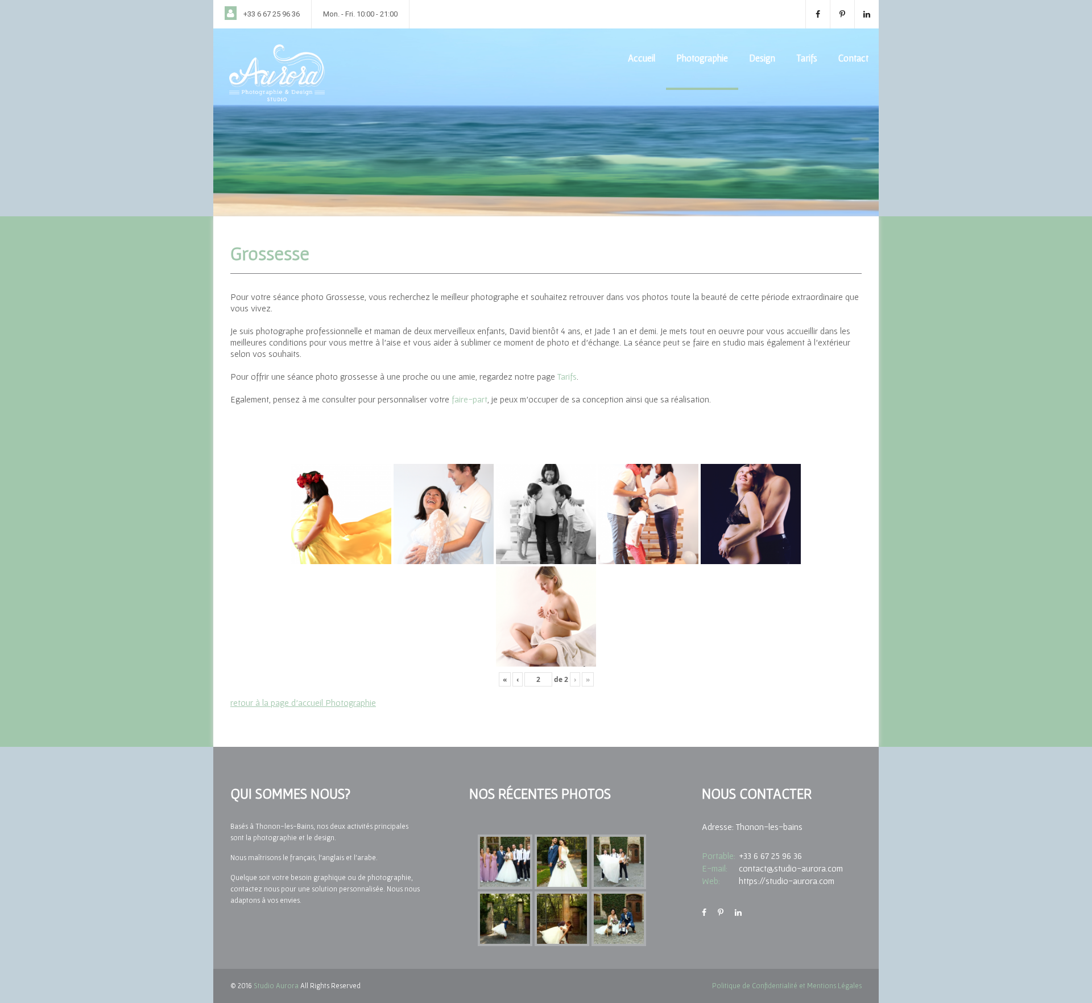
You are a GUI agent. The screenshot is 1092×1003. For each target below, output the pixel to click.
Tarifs (806, 57)
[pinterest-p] (842, 14)
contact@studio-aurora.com (791, 868)
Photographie (702, 57)
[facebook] (817, 14)
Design (762, 57)
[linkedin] (866, 14)
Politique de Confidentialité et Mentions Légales (787, 985)
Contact (853, 57)
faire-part (469, 399)
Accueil (641, 57)
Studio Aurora (276, 985)
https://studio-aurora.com (786, 880)
